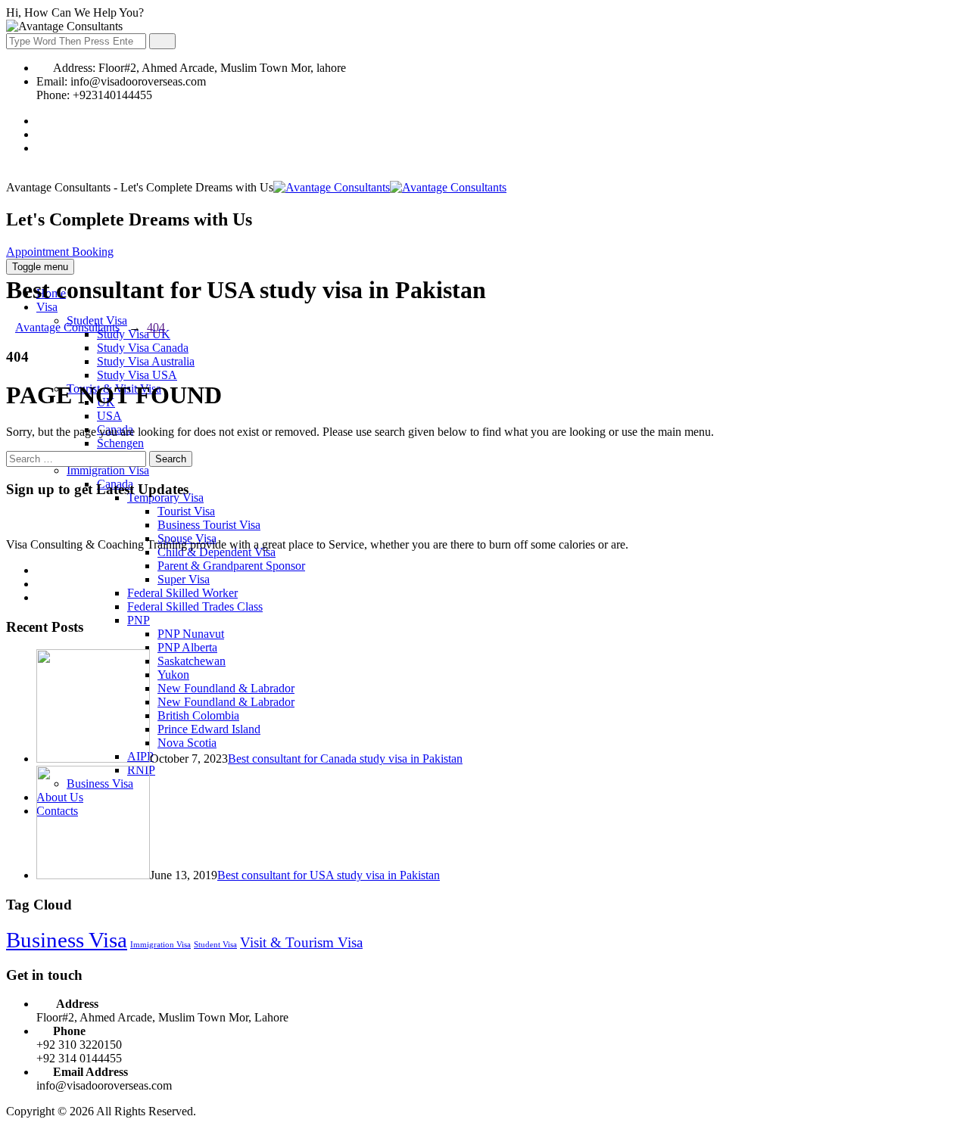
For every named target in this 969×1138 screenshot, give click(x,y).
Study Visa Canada (143, 347)
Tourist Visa (186, 511)
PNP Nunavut (190, 633)
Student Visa (215, 945)
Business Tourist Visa (208, 524)
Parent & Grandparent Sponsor (231, 565)
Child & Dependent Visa (216, 552)
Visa (47, 306)
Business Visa (66, 940)
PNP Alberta (187, 647)
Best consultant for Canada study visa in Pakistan (345, 758)
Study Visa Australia (146, 361)
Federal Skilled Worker (182, 592)
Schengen (120, 443)
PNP (138, 620)
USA (109, 415)
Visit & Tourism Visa (301, 942)
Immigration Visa (108, 470)
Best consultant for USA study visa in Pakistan (328, 875)
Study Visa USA (137, 374)
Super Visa (183, 579)
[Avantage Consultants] (389, 187)
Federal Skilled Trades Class (195, 606)
